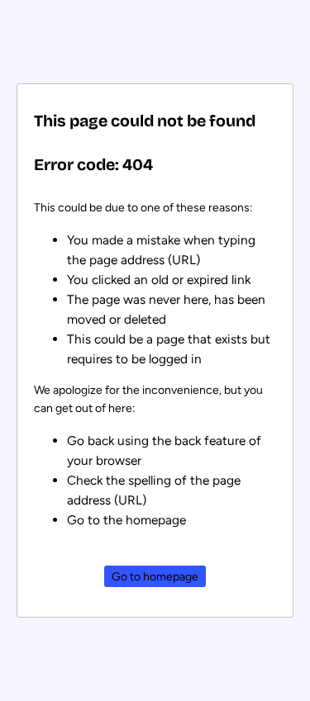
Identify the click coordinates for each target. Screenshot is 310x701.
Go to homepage (155, 577)
